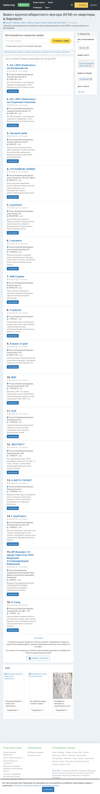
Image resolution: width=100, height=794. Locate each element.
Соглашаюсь (48, 789)
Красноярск (89, 758)
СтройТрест (19, 516)
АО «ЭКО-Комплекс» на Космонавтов (21, 66)
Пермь (75, 758)
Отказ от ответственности (13, 758)
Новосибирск (82, 755)
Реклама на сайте (34, 755)
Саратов (86, 752)
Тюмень (81, 758)
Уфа (80, 752)
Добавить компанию (39, 658)
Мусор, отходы (34, 23)
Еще (47, 7)
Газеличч (16, 240)
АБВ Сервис (17, 276)
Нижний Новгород (82, 761)
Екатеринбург (57, 758)
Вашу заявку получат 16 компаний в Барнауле (24, 46)
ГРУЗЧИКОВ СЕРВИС (22, 169)
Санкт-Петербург (58, 752)
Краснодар (56, 755)
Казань (75, 752)
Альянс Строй (18, 343)
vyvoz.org (9, 4)
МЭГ (14, 377)
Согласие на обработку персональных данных (12, 775)
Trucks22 (15, 310)
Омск (68, 764)
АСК (13, 410)
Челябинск (67, 758)
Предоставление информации (9, 753)
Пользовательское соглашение (10, 762)
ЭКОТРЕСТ (18, 444)
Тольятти (55, 764)
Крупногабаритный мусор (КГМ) (53, 23)
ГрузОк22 (16, 204)
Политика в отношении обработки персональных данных (13, 768)
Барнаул (16, 23)
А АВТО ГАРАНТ (21, 480)
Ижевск (62, 764)
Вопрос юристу (39, 2)
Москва (64, 755)
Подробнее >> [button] (13, 710)
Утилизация (37, 7)
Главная (8, 23)
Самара (68, 752)
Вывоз (50, 2)
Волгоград (69, 761)
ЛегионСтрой (18, 133)
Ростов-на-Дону (58, 761)
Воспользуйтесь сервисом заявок (24, 35)
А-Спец (15, 602)
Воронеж (72, 755)
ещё (20, 79)
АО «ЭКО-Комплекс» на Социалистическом (21, 100)
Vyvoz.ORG (56, 771)
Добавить (82, 5)
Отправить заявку (61, 41)
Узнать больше (12, 91)
